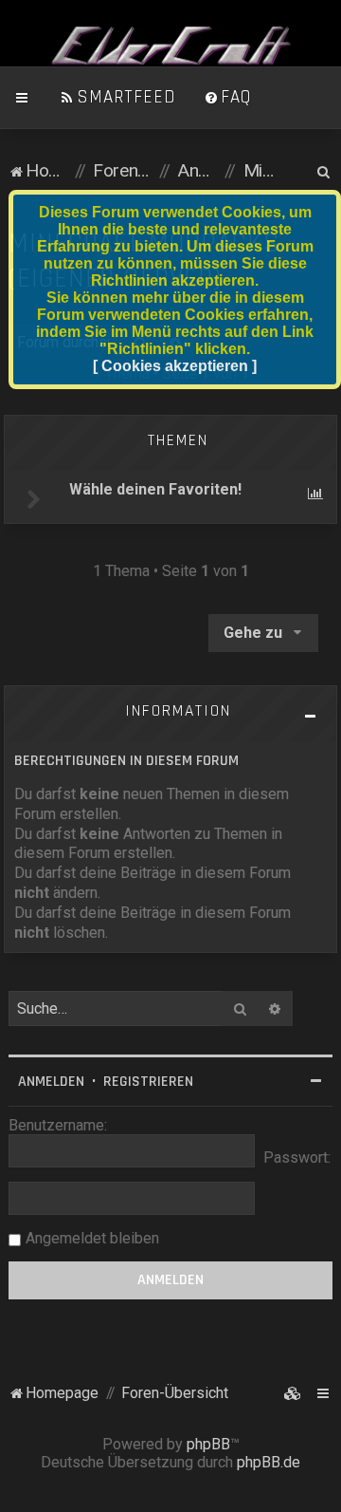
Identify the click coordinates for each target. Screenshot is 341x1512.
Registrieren (148, 1082)
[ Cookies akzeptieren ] (175, 366)
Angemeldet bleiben (92, 1238)
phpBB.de (268, 1462)
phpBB (208, 1444)
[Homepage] (170, 46)
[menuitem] (117, 97)
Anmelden (51, 1082)
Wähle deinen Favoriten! (155, 489)
